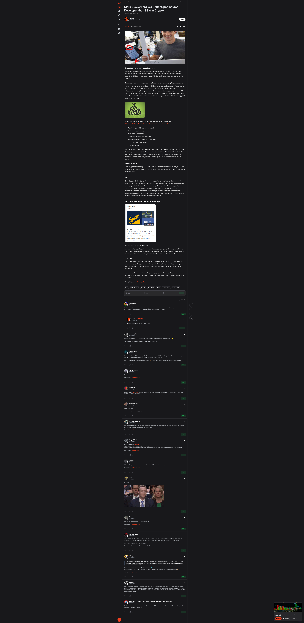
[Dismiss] (300, 604)
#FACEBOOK (151, 287)
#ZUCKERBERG (166, 287)
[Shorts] (119, 29)
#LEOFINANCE (176, 287)
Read (294, 618)
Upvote (279, 618)
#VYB (126, 287)
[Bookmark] (163, 293)
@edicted (135, 392)
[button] (119, 620)
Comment (287, 618)
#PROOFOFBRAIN (134, 287)
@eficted (137, 444)
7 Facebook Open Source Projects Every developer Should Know (148, 124)
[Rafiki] (119, 19)
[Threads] (119, 11)
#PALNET (143, 287)
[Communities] (119, 33)
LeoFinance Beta (140, 282)
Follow (182, 19)
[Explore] (119, 15)
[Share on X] (177, 26)
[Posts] (119, 25)
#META (158, 287)
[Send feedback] (119, 7)
